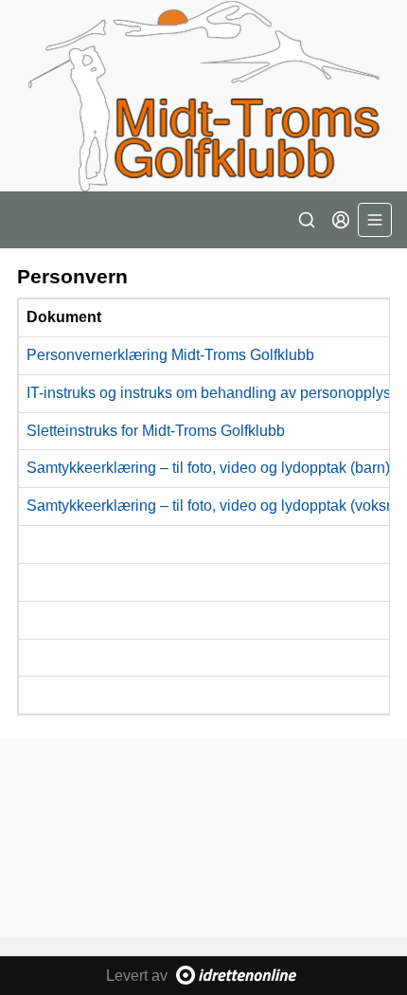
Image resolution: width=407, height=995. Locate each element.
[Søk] (307, 220)
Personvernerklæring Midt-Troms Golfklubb (170, 355)
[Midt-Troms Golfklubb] (203, 95)
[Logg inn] (341, 220)
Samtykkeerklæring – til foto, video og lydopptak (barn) (208, 468)
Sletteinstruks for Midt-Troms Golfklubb (156, 431)
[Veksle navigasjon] (375, 220)
